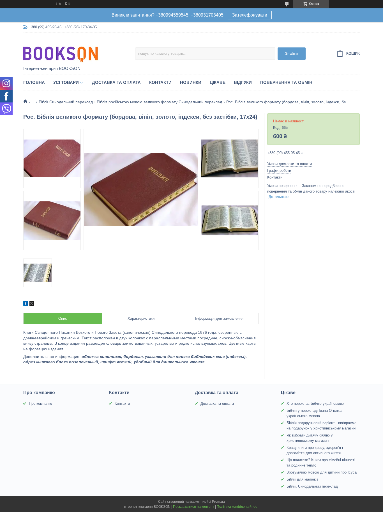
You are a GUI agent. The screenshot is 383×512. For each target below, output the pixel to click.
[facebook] (25, 304)
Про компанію (40, 403)
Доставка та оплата (116, 82)
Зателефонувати (249, 15)
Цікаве (217, 82)
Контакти (160, 82)
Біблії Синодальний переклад (66, 102)
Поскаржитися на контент (193, 507)
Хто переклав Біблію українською (315, 403)
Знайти (291, 53)
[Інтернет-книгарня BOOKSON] (72, 50)
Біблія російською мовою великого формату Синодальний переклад (159, 102)
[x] (31, 304)
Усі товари (66, 82)
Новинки (190, 82)
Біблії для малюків (303, 479)
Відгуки (243, 82)
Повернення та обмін (286, 82)
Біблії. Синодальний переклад (312, 486)
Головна (34, 82)
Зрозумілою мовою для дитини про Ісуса (322, 472)
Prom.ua (218, 502)
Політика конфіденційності (238, 507)
